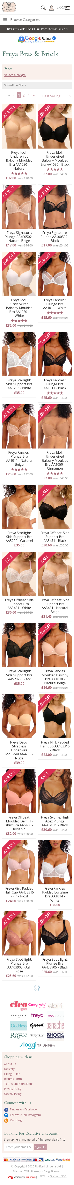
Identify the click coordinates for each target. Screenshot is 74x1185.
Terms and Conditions (18, 1084)
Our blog (15, 1120)
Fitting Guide (12, 1074)
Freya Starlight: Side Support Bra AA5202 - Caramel (19, 537)
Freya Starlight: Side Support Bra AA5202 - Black (19, 675)
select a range (15, 75)
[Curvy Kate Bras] (37, 1005)
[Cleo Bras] (19, 1006)
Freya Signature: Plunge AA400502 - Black (54, 237)
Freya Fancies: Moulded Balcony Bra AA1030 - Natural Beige (55, 677)
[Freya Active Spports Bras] (55, 1015)
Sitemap (18, 1171)
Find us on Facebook (23, 1109)
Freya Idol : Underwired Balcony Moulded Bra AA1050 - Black (54, 159)
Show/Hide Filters (15, 85)
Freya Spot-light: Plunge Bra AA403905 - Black (55, 964)
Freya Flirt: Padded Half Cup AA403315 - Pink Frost (19, 892)
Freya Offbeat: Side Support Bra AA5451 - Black (54, 537)
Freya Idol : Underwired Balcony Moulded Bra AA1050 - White (19, 308)
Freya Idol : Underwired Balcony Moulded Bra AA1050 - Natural (19, 160)
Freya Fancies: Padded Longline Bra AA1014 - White (55, 894)
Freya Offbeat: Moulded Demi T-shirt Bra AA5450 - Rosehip (19, 823)
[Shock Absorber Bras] (55, 1036)
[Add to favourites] (31, 108)
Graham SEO (58, 1176)
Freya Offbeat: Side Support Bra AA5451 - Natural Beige (54, 606)
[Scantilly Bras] (37, 1036)
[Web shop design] (22, 1176)
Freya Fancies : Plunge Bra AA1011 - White (55, 304)
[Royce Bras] (19, 1036)
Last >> (34, 96)
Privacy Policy (12, 1089)
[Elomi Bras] (55, 1006)
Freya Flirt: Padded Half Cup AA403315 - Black (54, 746)
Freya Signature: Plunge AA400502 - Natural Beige (19, 237)
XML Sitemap (32, 1171)
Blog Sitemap (52, 1171)
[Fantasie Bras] (19, 1015)
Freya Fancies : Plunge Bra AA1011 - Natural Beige (19, 458)
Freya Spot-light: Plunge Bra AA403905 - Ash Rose (19, 965)
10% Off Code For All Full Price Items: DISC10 (37, 29)
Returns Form (13, 1079)
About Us (10, 1064)
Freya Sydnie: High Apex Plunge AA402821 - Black (55, 821)
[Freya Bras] (37, 1015)
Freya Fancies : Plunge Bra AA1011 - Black (55, 384)
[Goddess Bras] (19, 1025)
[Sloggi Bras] (28, 1045)
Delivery (9, 1069)
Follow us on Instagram (25, 1115)
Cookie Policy (13, 1094)
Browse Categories (25, 19)
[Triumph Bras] (46, 1045)
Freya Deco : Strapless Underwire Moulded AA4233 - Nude (19, 750)
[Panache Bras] (55, 1026)
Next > (29, 96)
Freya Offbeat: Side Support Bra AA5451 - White (19, 604)
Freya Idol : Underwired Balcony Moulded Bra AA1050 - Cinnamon (55, 460)
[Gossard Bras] (37, 1025)
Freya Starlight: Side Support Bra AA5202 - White (19, 384)
